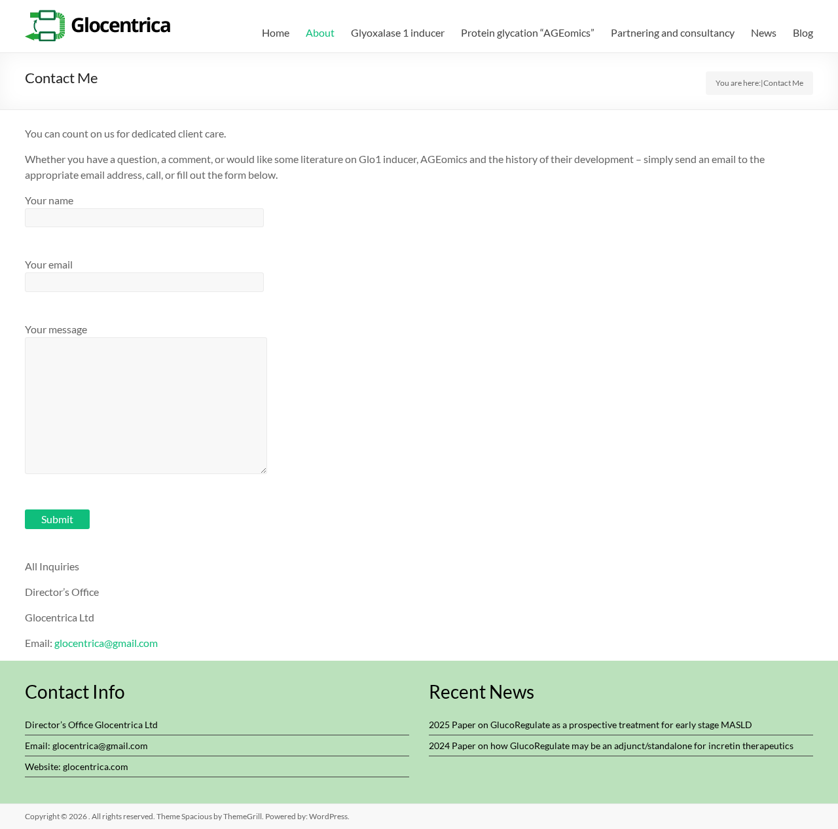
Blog (803, 32)
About (320, 32)
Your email (49, 264)
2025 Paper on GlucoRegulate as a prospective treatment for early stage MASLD (590, 724)
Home (275, 32)
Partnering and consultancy (673, 32)
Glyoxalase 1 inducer (398, 32)
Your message (56, 329)
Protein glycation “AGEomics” (527, 32)
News (763, 32)
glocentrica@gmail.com (106, 642)
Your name (49, 200)
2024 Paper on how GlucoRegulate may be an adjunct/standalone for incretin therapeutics (611, 745)
